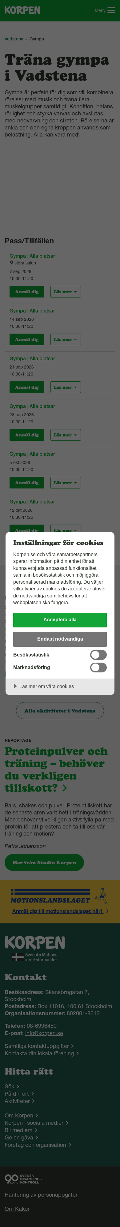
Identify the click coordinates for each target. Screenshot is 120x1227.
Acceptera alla (60, 619)
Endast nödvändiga (60, 639)
